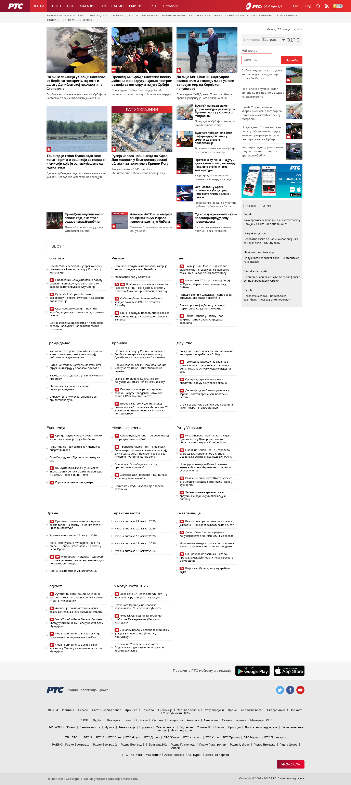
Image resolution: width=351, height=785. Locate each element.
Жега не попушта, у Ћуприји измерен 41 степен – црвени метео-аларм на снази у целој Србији (75, 546)
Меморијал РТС (261, 720)
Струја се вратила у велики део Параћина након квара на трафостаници (206, 406)
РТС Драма (152, 737)
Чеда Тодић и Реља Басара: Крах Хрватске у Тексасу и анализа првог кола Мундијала (76, 648)
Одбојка (142, 720)
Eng (308, 6)
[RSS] (327, 6)
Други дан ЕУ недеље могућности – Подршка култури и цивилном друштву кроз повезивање (140, 647)
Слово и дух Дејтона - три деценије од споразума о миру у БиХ (142, 437)
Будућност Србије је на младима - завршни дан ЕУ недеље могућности (138, 606)
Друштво (133, 15)
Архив (175, 747)
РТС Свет (114, 737)
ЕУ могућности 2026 (77, 20)
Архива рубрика (286, 15)
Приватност (55, 779)
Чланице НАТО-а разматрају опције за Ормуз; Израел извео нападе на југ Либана (151, 218)
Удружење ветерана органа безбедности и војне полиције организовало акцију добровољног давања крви (77, 354)
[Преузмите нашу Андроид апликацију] (252, 671)
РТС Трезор (231, 737)
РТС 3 (100, 737)
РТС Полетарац (275, 737)
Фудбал (97, 720)
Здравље (186, 727)
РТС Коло (212, 737)
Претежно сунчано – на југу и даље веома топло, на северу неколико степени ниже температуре (215, 165)
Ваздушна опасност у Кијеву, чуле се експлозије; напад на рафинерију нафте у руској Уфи (206, 481)
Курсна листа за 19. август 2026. (135, 536)
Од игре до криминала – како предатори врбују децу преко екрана (216, 218)
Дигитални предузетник (261, 727)
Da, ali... (248, 214)
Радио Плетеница (183, 744)
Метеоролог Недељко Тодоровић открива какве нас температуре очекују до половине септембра (77, 560)
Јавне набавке (174, 755)
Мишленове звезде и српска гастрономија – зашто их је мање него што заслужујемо (207, 545)
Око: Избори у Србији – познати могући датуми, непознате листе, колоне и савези (213, 192)
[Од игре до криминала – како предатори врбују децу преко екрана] (185, 220)
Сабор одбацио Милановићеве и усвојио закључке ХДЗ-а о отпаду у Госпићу (138, 302)
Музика (109, 727)
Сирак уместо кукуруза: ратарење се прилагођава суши (73, 398)
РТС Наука (132, 737)
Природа (234, 727)
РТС (154, 6)
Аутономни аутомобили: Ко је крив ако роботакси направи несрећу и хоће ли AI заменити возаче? (76, 597)
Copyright (72, 779)
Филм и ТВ (204, 727)
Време (217, 15)
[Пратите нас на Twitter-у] (280, 690)
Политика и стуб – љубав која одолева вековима (139, 487)
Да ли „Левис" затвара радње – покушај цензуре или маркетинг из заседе (206, 534)
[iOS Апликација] (272, 181)
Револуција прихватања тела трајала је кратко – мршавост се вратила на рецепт (207, 523)
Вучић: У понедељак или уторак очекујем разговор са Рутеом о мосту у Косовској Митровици (215, 111)
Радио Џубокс (240, 744)
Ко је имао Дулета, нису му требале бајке (205, 570)
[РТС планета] (264, 6)
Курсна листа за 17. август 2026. (135, 551)
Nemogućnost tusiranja (259, 252)
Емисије (137, 6)
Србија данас (98, 15)
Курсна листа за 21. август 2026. (135, 521)
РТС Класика (192, 737)
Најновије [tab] (249, 50)
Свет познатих (166, 727)
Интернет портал (217, 755)
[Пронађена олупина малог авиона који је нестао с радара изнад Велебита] (55, 220)
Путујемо (145, 727)
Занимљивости (89, 727)
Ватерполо (175, 720)
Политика (54, 15)
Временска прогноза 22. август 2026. (73, 535)
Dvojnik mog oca (255, 233)
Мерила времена (173, 15)
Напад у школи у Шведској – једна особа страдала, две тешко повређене (206, 296)
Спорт (56, 6)
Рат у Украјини (200, 15)
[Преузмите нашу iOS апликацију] (289, 671)
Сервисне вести (237, 15)
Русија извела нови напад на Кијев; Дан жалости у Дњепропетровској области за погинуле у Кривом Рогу (140, 160)
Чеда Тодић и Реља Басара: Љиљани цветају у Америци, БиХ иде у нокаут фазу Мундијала (76, 623)
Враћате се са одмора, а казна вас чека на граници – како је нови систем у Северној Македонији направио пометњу (142, 287)
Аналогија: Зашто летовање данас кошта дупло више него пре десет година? (76, 609)
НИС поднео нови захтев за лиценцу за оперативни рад (75, 448)
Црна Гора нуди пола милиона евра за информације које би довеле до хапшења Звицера (142, 316)
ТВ (104, 6)
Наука (219, 727)
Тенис (128, 720)
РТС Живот (171, 737)
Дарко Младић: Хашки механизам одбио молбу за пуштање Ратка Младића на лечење (140, 368)
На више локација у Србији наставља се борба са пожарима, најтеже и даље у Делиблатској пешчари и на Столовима (76, 83)
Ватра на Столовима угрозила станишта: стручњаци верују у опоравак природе (76, 366)
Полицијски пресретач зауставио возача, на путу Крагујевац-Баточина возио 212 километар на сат (139, 393)
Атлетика (193, 720)
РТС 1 (76, 737)
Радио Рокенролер (212, 744)
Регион (70, 15)
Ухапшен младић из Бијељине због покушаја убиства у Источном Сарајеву (140, 380)
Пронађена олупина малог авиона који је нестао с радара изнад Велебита (84, 218)
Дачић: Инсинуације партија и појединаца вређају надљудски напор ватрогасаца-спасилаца (76, 326)
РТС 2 (88, 737)
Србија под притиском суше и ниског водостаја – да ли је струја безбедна (76, 437)
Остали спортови (234, 720)
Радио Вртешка (264, 744)
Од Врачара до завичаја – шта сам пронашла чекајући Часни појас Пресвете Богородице (206, 557)
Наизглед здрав (182, 730)
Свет (81, 15)
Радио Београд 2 (105, 744)
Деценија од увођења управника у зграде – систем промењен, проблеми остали (204, 394)
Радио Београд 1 (77, 744)
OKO (71, 6)
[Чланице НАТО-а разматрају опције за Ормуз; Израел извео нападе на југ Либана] (120, 220)
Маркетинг (153, 755)
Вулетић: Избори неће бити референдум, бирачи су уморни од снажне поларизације (213, 138)
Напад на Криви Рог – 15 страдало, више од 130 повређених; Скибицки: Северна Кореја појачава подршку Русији (206, 453)
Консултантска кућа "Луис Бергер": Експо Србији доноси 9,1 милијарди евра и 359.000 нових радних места (76, 471)
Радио (117, 6)
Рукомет (157, 720)
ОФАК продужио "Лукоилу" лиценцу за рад (75, 459)
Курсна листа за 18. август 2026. (135, 543)
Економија (150, 15)
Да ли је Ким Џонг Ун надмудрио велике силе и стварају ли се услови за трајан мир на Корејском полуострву (205, 83)
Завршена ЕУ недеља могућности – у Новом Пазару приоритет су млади (141, 595)
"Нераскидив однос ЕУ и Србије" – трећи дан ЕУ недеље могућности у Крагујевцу (139, 619)
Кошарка (113, 720)
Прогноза (252, 40)
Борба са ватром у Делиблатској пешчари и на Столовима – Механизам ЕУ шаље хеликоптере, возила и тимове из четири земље (141, 408)
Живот (70, 727)
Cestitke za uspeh (255, 271)
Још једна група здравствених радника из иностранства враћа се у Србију (206, 352)
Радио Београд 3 (133, 744)
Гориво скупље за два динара (74, 482)
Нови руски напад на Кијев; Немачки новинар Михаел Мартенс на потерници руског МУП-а (205, 467)
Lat (295, 6)
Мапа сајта (290, 764)
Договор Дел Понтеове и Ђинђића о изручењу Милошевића (141, 476)
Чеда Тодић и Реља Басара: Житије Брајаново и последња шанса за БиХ (75, 635)
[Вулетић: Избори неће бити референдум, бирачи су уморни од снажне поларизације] (185, 139)
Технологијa (127, 727)
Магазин (88, 6)
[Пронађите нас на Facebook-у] (290, 690)
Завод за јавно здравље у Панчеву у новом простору (77, 377)
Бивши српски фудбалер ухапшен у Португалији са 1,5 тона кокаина (202, 307)
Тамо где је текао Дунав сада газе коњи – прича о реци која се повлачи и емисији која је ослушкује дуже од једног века (76, 162)
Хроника (117, 15)
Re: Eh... (249, 290)
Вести (38, 6)
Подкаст (53, 20)
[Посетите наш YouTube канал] (300, 690)
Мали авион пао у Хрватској (133, 277)
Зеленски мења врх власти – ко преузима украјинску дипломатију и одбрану (203, 496)
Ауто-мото (211, 720)
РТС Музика (252, 737)
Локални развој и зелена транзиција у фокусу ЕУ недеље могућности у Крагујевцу (142, 633)
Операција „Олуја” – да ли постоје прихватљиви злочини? (136, 465)
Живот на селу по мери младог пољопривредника (69, 387)
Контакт (136, 755)
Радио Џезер (289, 744)
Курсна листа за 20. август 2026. (135, 528)
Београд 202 (158, 744)
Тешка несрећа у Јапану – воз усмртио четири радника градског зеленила (202, 319)
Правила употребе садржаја (100, 779)
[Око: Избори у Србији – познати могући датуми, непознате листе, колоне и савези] (185, 193)
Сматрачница (261, 15)
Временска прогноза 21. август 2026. (73, 571)
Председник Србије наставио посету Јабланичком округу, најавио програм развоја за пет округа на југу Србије (142, 81)
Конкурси (194, 755)
